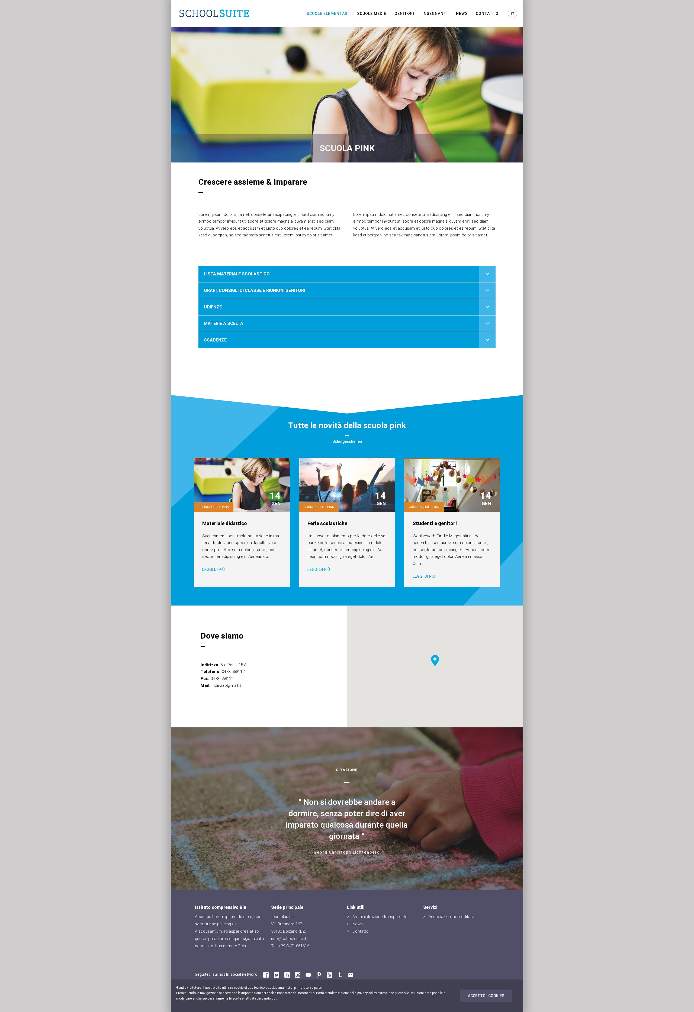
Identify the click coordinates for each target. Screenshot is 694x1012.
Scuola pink (347, 148)
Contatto (487, 13)
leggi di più (213, 569)
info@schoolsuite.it (288, 938)
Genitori (404, 13)
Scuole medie (371, 13)
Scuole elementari (328, 13)
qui (274, 998)
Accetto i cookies (486, 996)
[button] (435, 660)
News (462, 13)
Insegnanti (435, 13)
